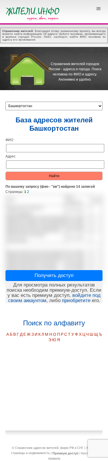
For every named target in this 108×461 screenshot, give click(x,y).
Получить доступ (54, 275)
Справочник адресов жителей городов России (33, 13)
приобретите (76, 300)
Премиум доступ (65, 453)
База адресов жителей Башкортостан (54, 124)
